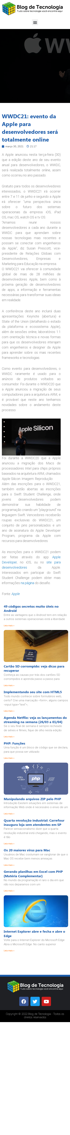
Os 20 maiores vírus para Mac (27, 850)
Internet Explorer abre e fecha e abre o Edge (34, 933)
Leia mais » (9, 625)
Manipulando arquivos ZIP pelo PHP (32, 799)
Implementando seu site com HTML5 (33, 692)
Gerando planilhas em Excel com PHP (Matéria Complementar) (33, 873)
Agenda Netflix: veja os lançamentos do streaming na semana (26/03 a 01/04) (35, 719)
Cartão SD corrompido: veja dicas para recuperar (34, 668)
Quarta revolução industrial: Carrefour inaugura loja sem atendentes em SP (34, 822)
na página (27, 583)
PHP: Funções (14, 743)
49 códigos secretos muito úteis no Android (31, 608)
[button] (35, 22)
